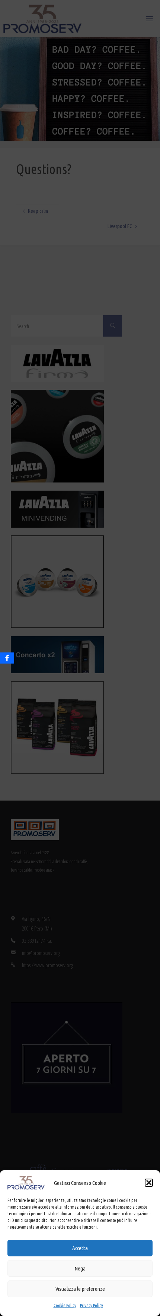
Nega (80, 1268)
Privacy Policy (91, 1305)
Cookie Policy (65, 1305)
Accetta (80, 1248)
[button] (149, 1182)
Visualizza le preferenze (80, 1289)
